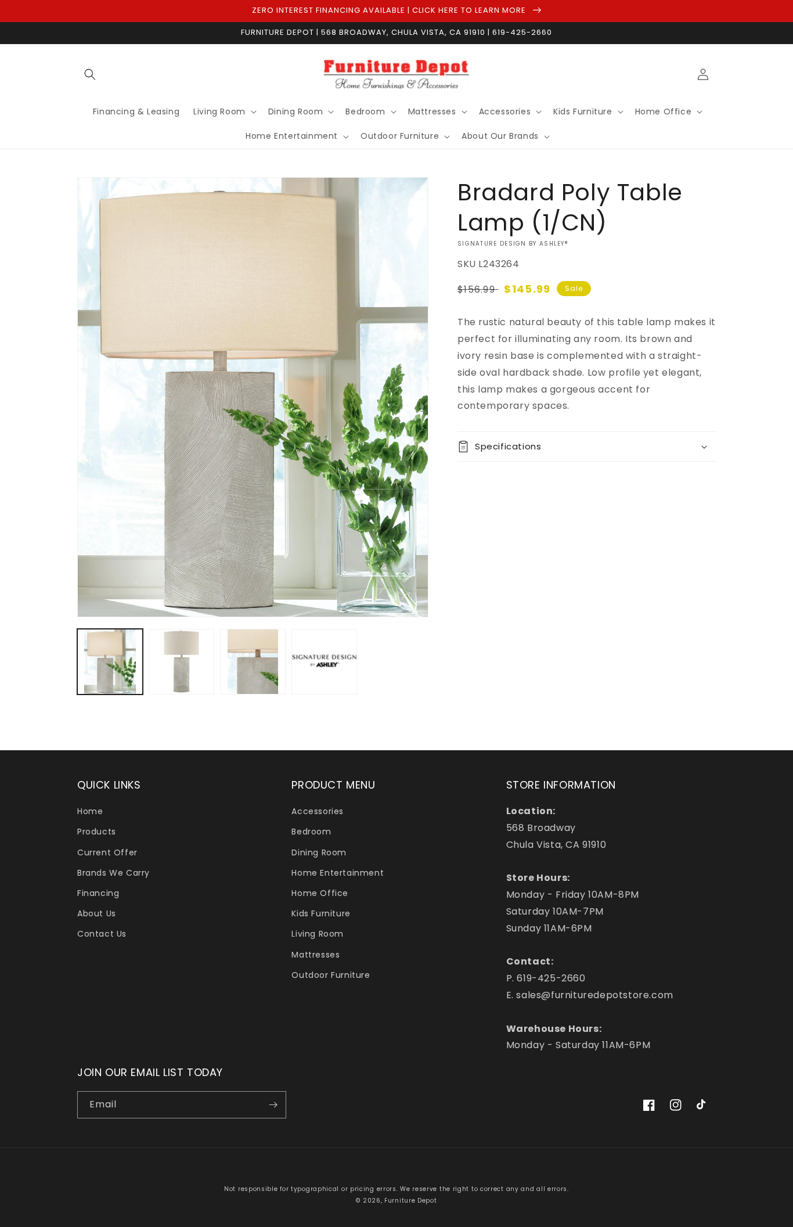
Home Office (319, 893)
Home (90, 811)
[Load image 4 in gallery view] (324, 662)
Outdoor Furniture (330, 975)
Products (96, 831)
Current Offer (107, 852)
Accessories (317, 811)
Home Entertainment (337, 873)
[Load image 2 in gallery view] (181, 662)
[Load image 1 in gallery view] (110, 662)
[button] (90, 74)
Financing (98, 893)
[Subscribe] (273, 1104)
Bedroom (311, 831)
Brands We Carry (113, 873)
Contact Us (102, 934)
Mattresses (315, 954)
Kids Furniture (320, 913)
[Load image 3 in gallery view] (253, 662)
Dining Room (319, 852)
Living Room (317, 934)
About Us (96, 913)
